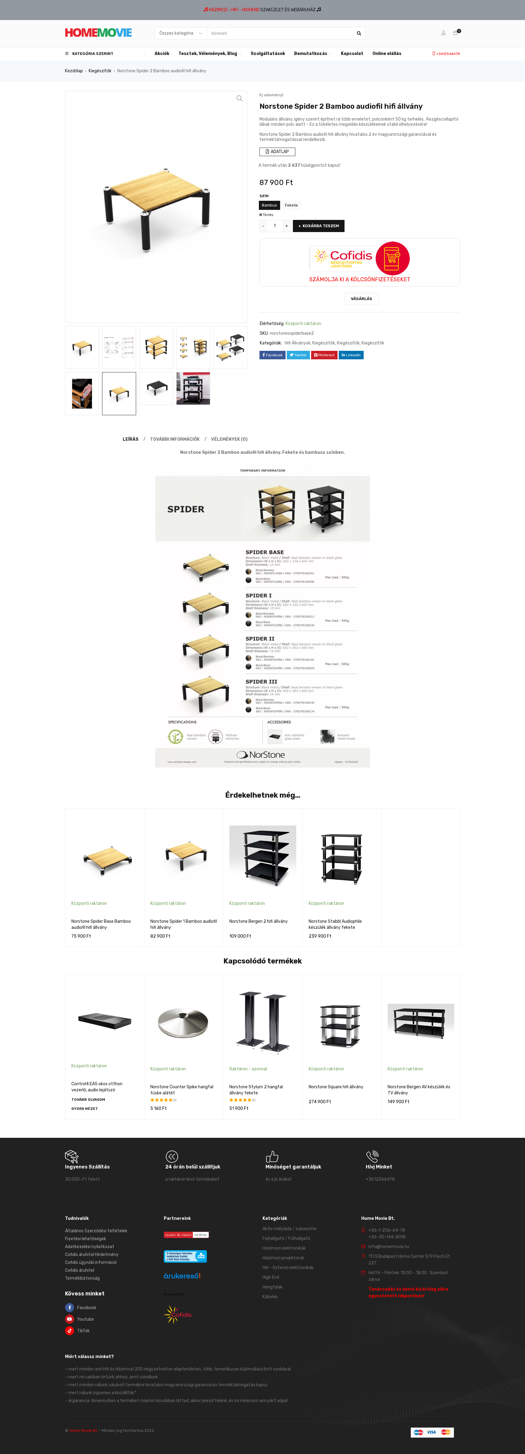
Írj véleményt (271, 95)
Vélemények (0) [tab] (229, 439)
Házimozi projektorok (283, 1258)
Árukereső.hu (174, 1294)
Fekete (291, 205)
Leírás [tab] (131, 439)
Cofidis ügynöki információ (91, 1262)
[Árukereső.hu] (182, 1276)
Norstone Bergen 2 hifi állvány (258, 921)
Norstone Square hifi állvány (336, 1087)
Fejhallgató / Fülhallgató (286, 1238)
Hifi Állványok (298, 343)
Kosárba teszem (321, 226)
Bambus (269, 205)
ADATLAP (279, 151)
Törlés (268, 215)
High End (270, 1277)
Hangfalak (272, 1287)
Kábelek (270, 1296)
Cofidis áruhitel (79, 1270)
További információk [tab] (175, 439)
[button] (239, 98)
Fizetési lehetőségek (85, 1238)
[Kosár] (455, 33)
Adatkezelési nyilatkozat (89, 1246)
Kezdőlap (74, 71)
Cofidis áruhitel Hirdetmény (91, 1254)
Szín (264, 196)
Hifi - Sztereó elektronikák (288, 1267)
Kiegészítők (100, 71)
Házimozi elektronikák (284, 1248)
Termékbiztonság (82, 1278)
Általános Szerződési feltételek (96, 1230)
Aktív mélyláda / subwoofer (289, 1228)
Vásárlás (361, 298)
